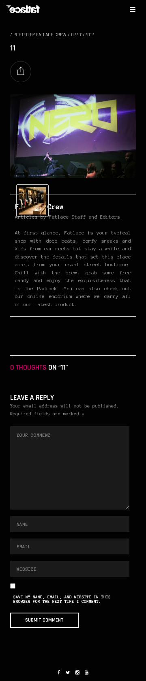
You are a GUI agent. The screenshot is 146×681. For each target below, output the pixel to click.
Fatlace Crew (51, 35)
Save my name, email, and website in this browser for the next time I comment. (62, 599)
